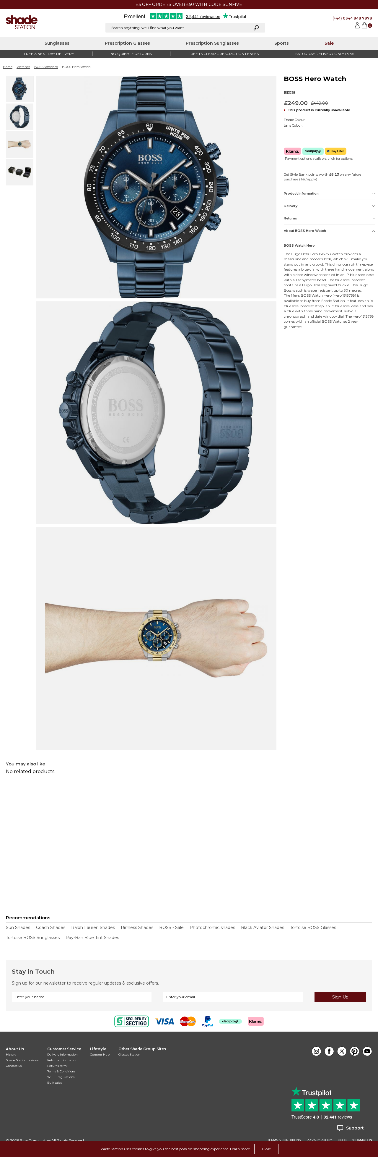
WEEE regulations (60, 1077)
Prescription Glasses (127, 43)
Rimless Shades (137, 927)
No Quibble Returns (131, 53)
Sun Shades (18, 927)
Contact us (14, 1066)
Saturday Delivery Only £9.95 (324, 53)
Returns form (57, 1066)
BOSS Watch (312, 295)
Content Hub (100, 1054)
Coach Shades (50, 927)
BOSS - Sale (171, 927)
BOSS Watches (46, 67)
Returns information (62, 1060)
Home (7, 67)
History (11, 1054)
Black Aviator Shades (262, 927)
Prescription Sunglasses (212, 43)
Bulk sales (54, 1083)
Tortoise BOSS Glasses (313, 927)
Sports (281, 43)
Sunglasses (57, 43)
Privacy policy (319, 1140)
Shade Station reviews (22, 1060)
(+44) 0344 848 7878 (352, 18)
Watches (23, 67)
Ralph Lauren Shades (93, 927)
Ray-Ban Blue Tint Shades (92, 937)
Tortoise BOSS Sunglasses (33, 937)
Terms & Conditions (61, 1071)
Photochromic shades (212, 927)
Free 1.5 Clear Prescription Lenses (223, 53)
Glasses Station (129, 1054)
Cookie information (355, 1140)
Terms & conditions (284, 1140)
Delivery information (62, 1054)
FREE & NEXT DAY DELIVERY (49, 53)
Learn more (240, 1149)
